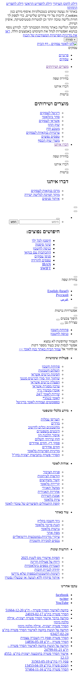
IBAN (46, 264)
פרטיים (63, 55)
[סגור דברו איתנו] (66, 149)
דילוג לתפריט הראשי (38, 3)
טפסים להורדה (41, 260)
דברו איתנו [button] (61, 144)
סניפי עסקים (42, 256)
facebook (62, 595)
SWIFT (45, 268)
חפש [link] (13, 222)
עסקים (63, 59)
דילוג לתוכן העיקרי (65, 3)
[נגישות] (66, 91)
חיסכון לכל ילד (41, 240)
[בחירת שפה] (66, 75)
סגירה (70, 39)
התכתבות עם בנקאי (37, 252)
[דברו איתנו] (66, 83)
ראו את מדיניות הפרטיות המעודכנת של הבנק (41, 33)
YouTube (62, 603)
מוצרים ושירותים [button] (57, 66)
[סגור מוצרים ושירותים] (66, 71)
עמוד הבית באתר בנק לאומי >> (40, 349)
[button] (75, 207)
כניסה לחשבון (42, 248)
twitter (64, 599)
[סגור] (75, 211)
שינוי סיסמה (43, 244)
